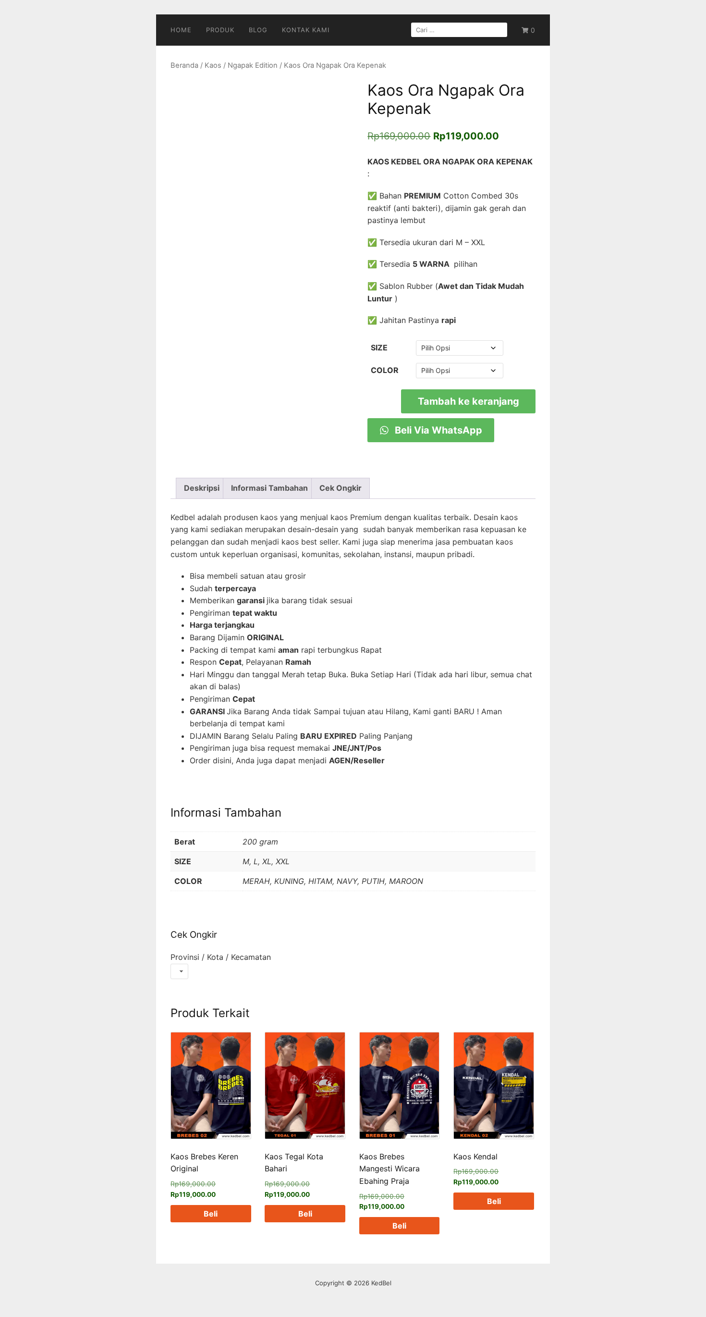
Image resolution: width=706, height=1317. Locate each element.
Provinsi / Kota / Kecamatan (220, 957)
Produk (220, 30)
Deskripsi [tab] (201, 488)
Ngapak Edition (253, 65)
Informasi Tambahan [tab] (269, 488)
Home (181, 30)
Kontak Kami (305, 30)
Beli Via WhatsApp (437, 430)
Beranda (184, 65)
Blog (258, 30)
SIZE (379, 347)
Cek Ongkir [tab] (340, 488)
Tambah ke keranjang (468, 401)
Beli (211, 1213)
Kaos (213, 65)
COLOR (385, 370)
